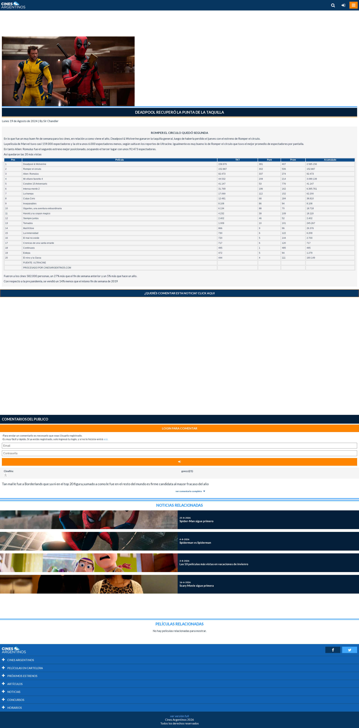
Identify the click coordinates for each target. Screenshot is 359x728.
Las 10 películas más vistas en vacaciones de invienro (214, 562)
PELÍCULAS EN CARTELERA (25, 668)
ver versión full (179, 716)
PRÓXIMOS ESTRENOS (22, 676)
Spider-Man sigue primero (196, 519)
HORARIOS (14, 707)
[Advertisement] (179, 23)
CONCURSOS (15, 699)
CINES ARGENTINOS (20, 660)
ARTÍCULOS (15, 684)
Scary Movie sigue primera (197, 584)
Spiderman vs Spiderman (195, 541)
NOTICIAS (13, 691)
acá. (106, 439)
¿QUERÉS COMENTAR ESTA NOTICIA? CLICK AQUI (179, 293)
